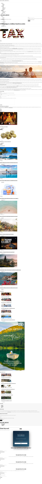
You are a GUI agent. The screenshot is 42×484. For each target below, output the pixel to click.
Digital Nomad (3, 8)
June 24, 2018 (2, 128)
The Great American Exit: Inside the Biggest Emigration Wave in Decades (8, 216)
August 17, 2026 (3, 315)
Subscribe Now (11, 107)
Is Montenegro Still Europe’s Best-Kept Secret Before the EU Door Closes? (9, 287)
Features (2, 16)
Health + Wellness (4, 26)
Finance (3, 6)
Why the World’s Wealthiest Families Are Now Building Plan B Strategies (8, 180)
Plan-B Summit (3, 9)
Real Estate (3, 7)
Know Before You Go (4, 11)
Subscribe (2, 13)
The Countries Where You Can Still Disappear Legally (6, 302)
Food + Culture (3, 12)
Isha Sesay (3, 289)
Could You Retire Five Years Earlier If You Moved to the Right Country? (8, 389)
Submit (1, 420)
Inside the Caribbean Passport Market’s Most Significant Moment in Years (9, 162)
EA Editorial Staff (3, 253)
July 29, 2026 (3, 390)
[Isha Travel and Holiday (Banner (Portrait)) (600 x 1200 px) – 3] (12, 370)
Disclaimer (3, 425)
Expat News (3, 4)
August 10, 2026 (2, 182)
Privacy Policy (3, 424)
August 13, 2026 (2, 164)
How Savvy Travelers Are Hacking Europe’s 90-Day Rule (6, 234)
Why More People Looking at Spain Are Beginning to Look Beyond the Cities (8, 383)
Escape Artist (5, 15)
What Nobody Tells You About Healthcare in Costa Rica (6, 400)
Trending (3, 5)
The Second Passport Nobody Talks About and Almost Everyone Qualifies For (9, 198)
